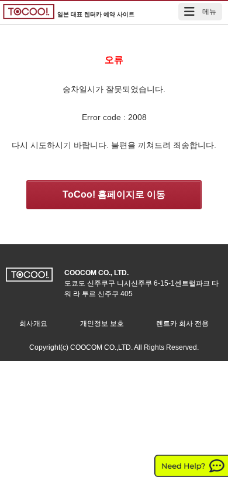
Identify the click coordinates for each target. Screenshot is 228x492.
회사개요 (33, 323)
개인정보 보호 (102, 323)
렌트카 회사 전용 (182, 323)
